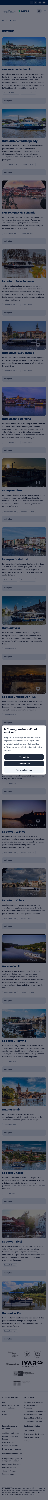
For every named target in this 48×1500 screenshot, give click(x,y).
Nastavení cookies (24, 770)
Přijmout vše (24, 757)
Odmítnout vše (24, 763)
